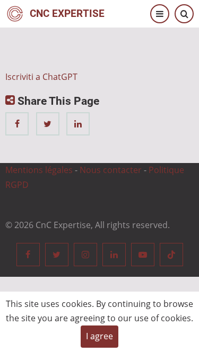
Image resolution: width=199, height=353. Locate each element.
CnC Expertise (67, 13)
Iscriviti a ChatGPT (41, 77)
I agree (99, 336)
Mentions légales (39, 170)
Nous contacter (111, 170)
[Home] (14, 13)
